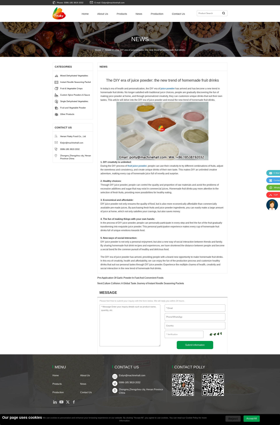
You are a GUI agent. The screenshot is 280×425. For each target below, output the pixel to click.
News (139, 13)
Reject (233, 418)
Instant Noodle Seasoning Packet (75, 82)
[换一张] (215, 333)
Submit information (195, 345)
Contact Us (178, 13)
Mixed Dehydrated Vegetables (74, 75)
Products (122, 13)
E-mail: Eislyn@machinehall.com (109, 2)
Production (157, 13)
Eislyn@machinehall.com (71, 143)
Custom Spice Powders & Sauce (75, 95)
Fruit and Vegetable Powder (73, 108)
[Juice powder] (162, 131)
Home (85, 13)
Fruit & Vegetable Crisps (71, 88)
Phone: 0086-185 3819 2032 (70, 2)
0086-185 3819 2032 (70, 149)
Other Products (67, 114)
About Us (102, 13)
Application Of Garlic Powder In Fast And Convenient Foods (132, 278)
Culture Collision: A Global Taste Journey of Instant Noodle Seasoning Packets (143, 283)
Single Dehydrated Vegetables (74, 101)
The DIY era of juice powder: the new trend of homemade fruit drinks (150, 50)
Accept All (251, 418)
